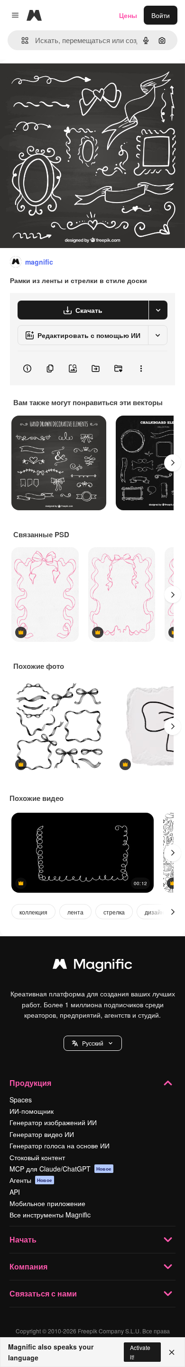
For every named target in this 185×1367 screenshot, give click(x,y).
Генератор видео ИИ (41, 1134)
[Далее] (172, 463)
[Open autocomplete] (21, 40)
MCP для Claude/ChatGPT (60, 1168)
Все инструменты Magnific (50, 1214)
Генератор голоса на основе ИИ (59, 1145)
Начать (23, 1239)
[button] (93, 1043)
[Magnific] (92, 966)
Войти (160, 15)
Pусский (92, 1043)
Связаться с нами (43, 1293)
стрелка (114, 912)
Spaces (20, 1099)
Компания (28, 1266)
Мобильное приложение (47, 1203)
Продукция (30, 1082)
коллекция (33, 912)
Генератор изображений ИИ (53, 1122)
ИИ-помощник (31, 1111)
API (14, 1192)
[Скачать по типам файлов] (157, 310)
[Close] (171, 1352)
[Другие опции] (140, 368)
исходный (63, 81)
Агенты (30, 1180)
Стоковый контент (37, 1157)
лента (75, 912)
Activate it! (140, 1351)
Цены (128, 15)
